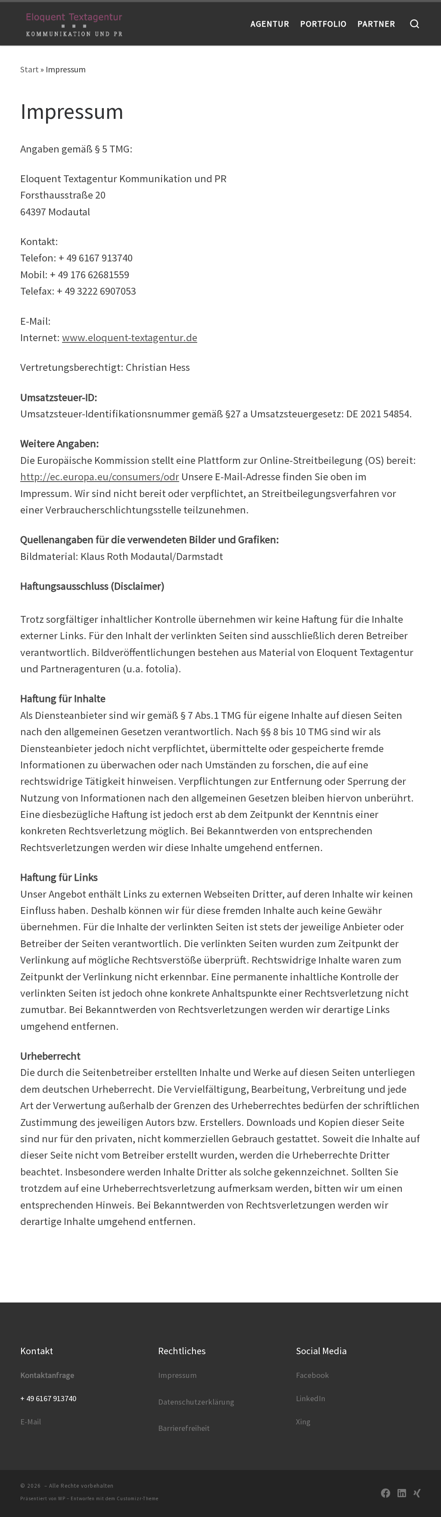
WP (61, 1498)
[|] (74, 23)
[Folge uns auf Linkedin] (402, 1493)
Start (29, 69)
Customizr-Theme (137, 1498)
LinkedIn (310, 1398)
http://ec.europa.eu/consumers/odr (99, 476)
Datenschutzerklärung (196, 1402)
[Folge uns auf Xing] (417, 1493)
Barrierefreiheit (184, 1428)
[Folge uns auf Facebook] (385, 1493)
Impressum (177, 1375)
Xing (303, 1422)
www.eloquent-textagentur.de (129, 337)
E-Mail (30, 1422)
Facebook (312, 1375)
